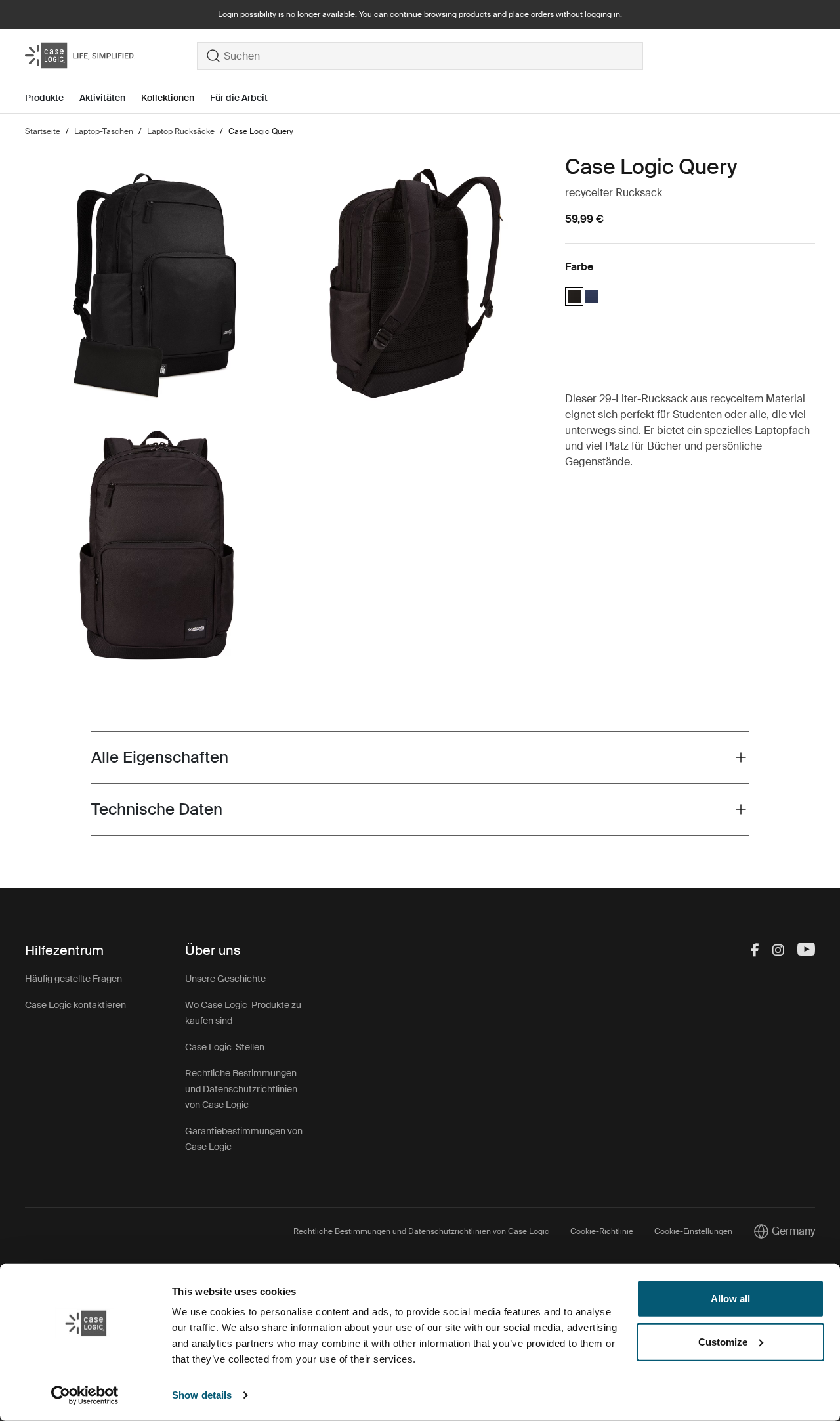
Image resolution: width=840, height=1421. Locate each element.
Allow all (730, 1298)
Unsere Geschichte (225, 979)
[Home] (111, 56)
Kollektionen (167, 98)
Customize (722, 1341)
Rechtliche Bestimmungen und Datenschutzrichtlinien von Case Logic (241, 1089)
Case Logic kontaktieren (75, 1005)
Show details (202, 1395)
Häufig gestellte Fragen (73, 979)
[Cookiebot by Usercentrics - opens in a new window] (85, 1395)
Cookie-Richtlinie (601, 1231)
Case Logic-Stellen (224, 1047)
